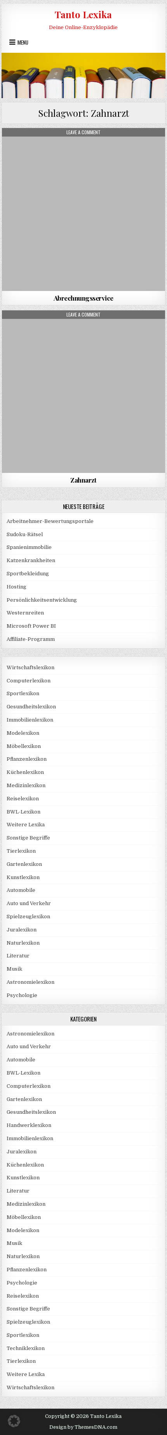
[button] (14, 1421)
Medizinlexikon (83, 147)
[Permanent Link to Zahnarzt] (83, 391)
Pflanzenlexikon (27, 759)
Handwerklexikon (29, 1125)
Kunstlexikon (23, 877)
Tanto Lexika (83, 14)
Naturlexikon (23, 943)
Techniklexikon (26, 1348)
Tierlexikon (21, 851)
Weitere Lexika (26, 824)
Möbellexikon (24, 746)
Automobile (21, 890)
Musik (14, 969)
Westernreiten (25, 613)
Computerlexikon (28, 681)
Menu (22, 42)
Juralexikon (22, 930)
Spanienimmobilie (29, 547)
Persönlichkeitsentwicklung (42, 600)
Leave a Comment (83, 132)
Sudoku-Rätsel (25, 534)
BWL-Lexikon (23, 812)
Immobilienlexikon (30, 720)
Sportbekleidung (28, 573)
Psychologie (22, 995)
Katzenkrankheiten (31, 560)
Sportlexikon (23, 693)
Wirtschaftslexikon (30, 667)
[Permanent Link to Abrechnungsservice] (83, 209)
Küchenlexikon (25, 772)
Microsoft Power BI (31, 626)
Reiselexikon (23, 798)
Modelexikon (23, 733)
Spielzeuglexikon (28, 916)
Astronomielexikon (30, 982)
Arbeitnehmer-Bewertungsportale (50, 521)
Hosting (16, 587)
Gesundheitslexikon (31, 707)
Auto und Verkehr (29, 903)
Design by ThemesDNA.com (83, 1427)
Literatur (18, 956)
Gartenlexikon (24, 864)
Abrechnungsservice (83, 298)
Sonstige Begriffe (28, 838)
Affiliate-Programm (31, 639)
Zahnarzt (83, 480)
